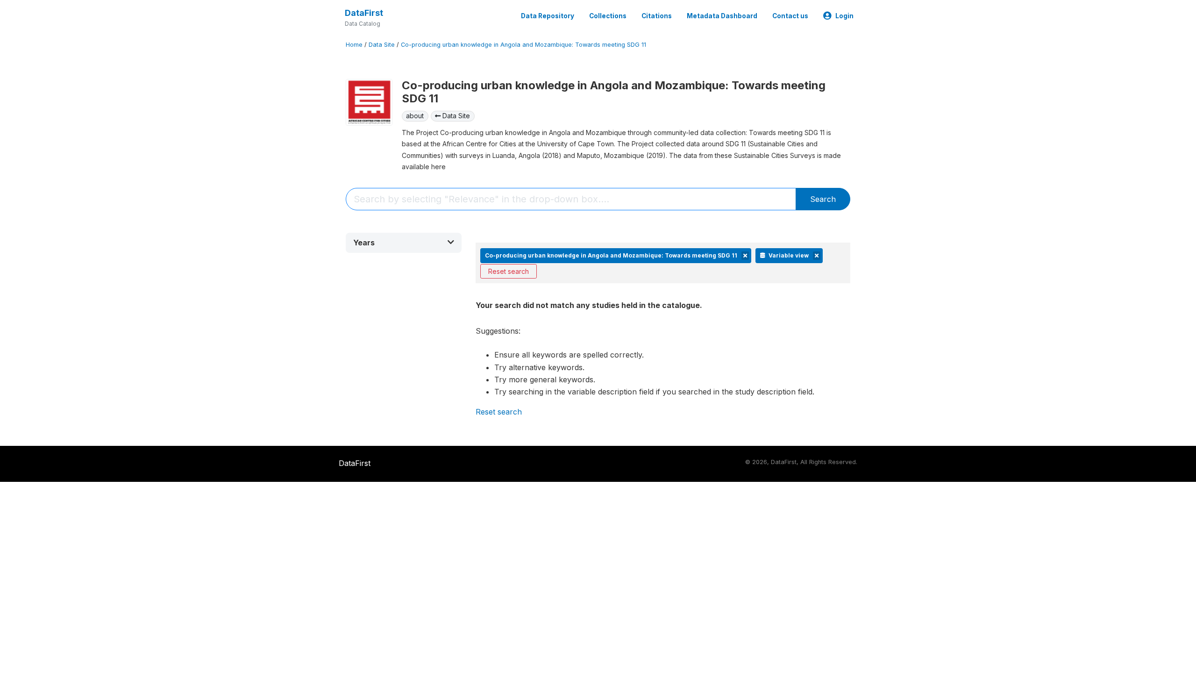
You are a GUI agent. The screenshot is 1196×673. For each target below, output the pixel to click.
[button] (403, 242)
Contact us (790, 16)
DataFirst (364, 13)
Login (844, 16)
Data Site (382, 44)
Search (823, 199)
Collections (607, 16)
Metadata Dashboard (722, 16)
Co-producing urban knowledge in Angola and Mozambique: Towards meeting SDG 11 (523, 44)
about (415, 116)
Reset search (508, 271)
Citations (656, 16)
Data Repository (547, 16)
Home (354, 44)
